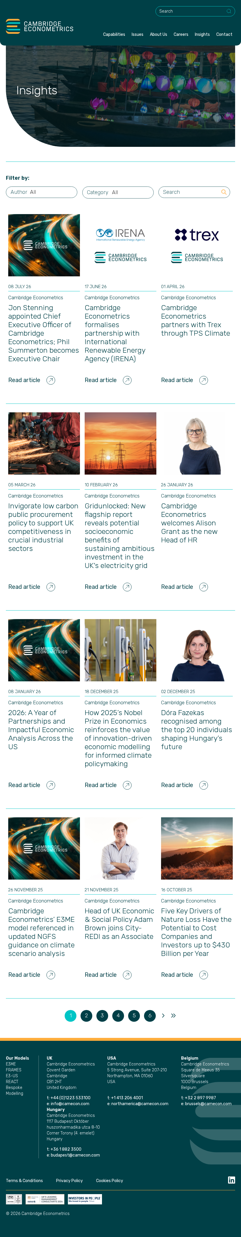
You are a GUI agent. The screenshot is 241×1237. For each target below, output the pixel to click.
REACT (12, 1081)
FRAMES (13, 1070)
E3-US (12, 1075)
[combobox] (195, 11)
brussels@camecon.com (208, 1103)
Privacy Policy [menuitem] (69, 1180)
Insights (202, 34)
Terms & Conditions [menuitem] (24, 1180)
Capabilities (114, 34)
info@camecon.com (70, 1103)
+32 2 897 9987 (200, 1097)
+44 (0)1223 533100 (71, 1097)
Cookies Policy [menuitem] (109, 1180)
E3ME (11, 1064)
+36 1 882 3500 (66, 1149)
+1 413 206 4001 (127, 1097)
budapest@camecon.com (75, 1155)
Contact (224, 34)
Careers (181, 34)
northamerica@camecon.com (139, 1103)
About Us (158, 34)
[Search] (229, 11)
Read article (24, 380)
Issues (137, 34)
